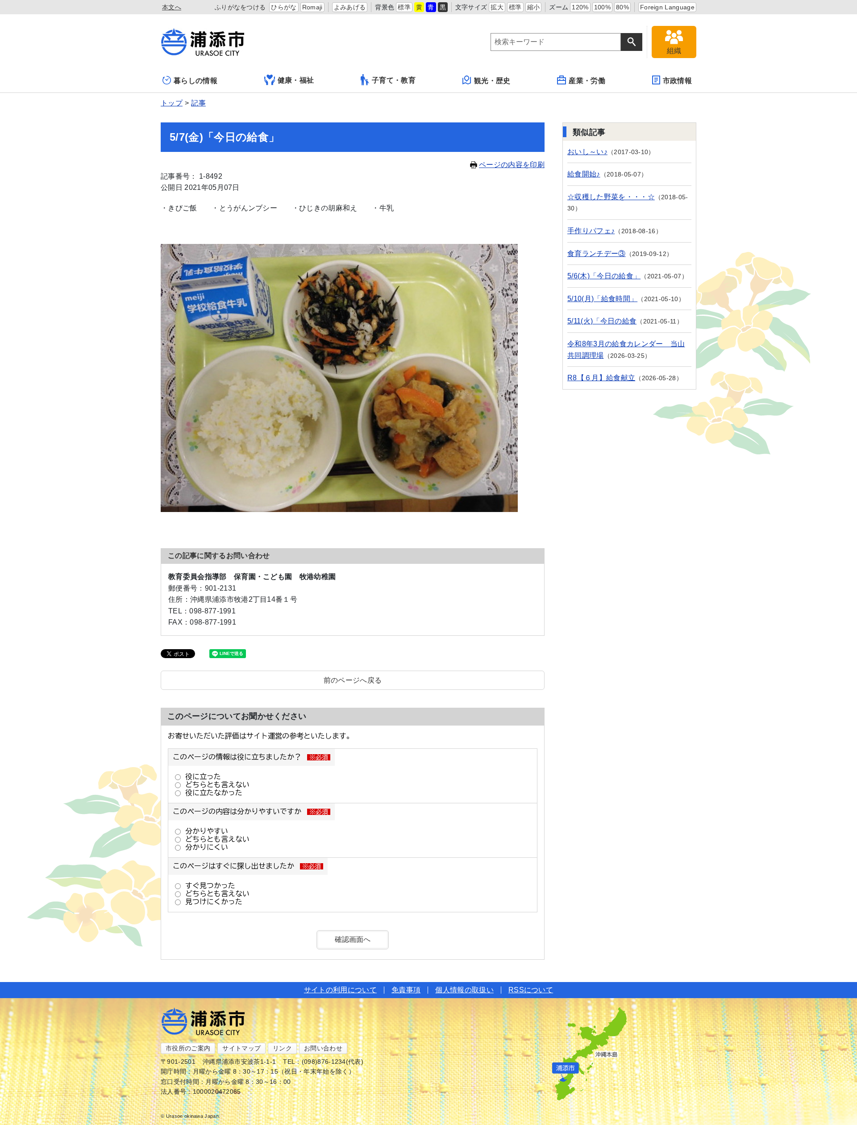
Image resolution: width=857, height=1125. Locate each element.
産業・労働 (587, 80)
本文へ (171, 7)
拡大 (497, 7)
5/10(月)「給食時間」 (602, 298)
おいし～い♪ (587, 151)
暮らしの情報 (195, 80)
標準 (404, 7)
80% (622, 7)
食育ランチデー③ (596, 253)
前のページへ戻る (353, 680)
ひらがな (283, 7)
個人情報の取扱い (464, 990)
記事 (198, 103)
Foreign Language (667, 7)
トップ (172, 103)
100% (602, 7)
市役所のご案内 (188, 1048)
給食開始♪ (583, 174)
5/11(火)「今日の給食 (602, 321)
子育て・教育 (394, 80)
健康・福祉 (296, 80)
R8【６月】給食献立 (601, 378)
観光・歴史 (492, 80)
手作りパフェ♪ (591, 231)
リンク (282, 1048)
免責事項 (405, 990)
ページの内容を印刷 (512, 164)
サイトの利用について (340, 990)
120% (580, 7)
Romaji (312, 7)
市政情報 (677, 80)
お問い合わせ (323, 1048)
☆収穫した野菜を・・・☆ (611, 197)
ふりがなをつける (240, 7)
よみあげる (350, 7)
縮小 (533, 7)
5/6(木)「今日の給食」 (604, 276)
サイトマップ (241, 1048)
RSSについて (530, 990)
